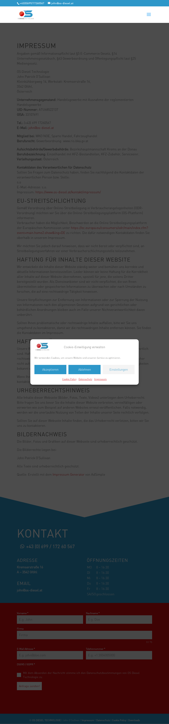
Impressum (100, 379)
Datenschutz (85, 379)
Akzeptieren (50, 369)
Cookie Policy (69, 379)
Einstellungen (118, 369)
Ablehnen (84, 369)
